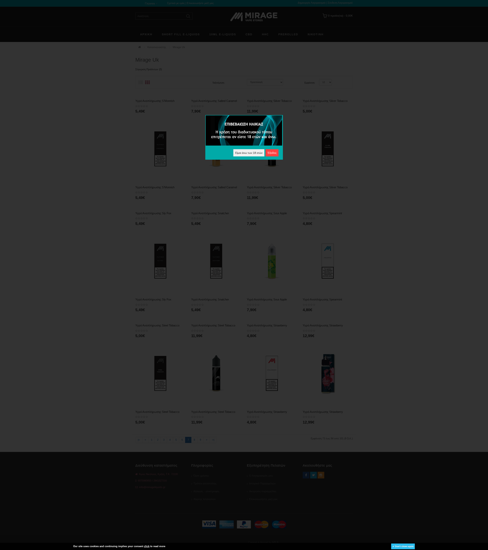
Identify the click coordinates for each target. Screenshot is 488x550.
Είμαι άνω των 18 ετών (248, 152)
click (146, 546)
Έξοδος (272, 152)
